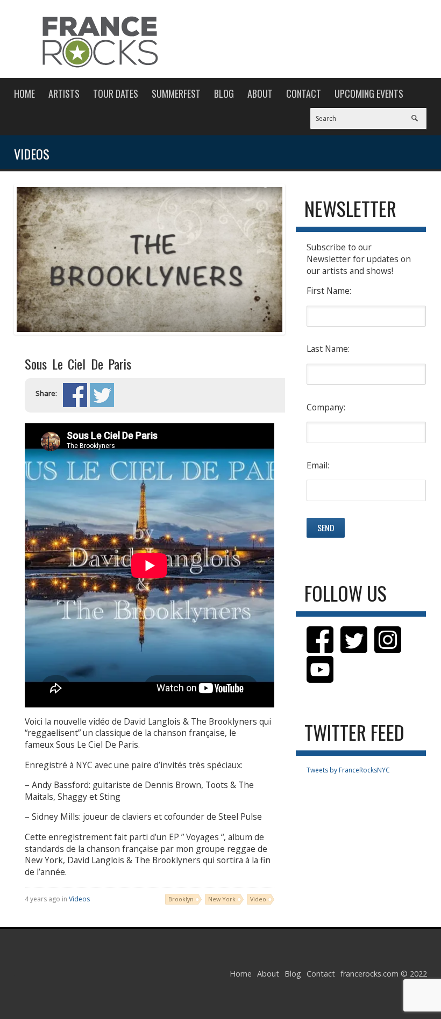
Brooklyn (181, 899)
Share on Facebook (75, 395)
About (260, 93)
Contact (303, 93)
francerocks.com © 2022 (383, 974)
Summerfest (176, 93)
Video (258, 899)
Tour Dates (115, 93)
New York (222, 899)
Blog (224, 93)
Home (24, 93)
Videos (79, 899)
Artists (64, 93)
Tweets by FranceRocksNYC (348, 770)
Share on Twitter (102, 395)
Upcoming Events (369, 93)
